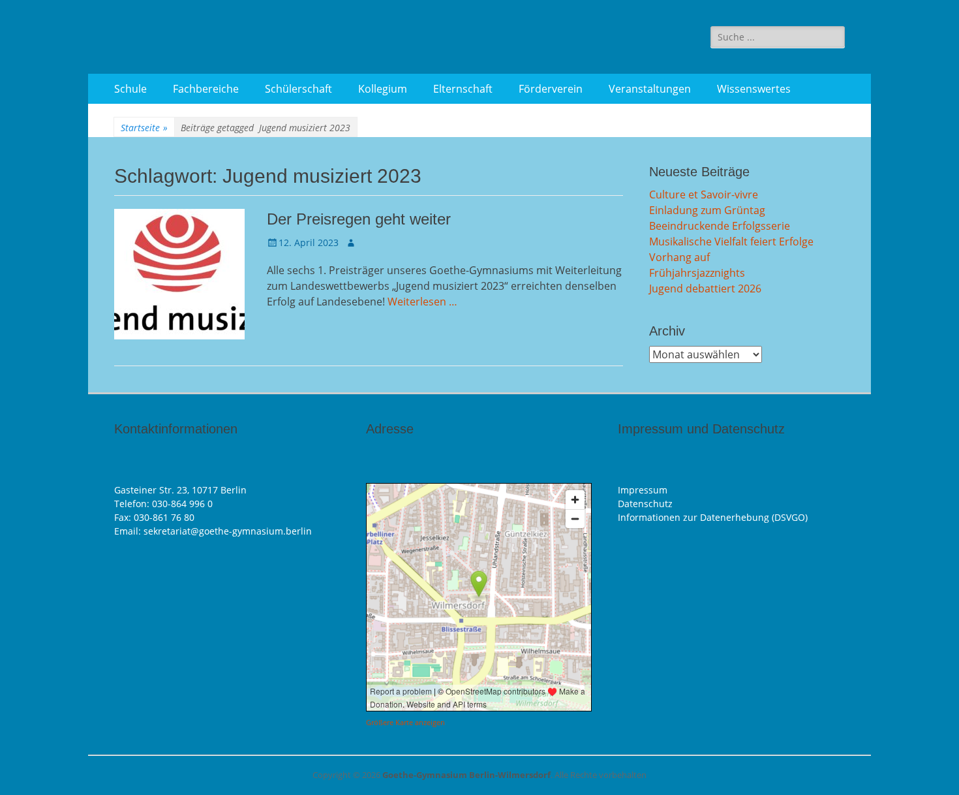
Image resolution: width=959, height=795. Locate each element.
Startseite (144, 127)
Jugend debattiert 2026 (705, 288)
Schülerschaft (298, 89)
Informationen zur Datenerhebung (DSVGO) (713, 517)
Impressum (642, 490)
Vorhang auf (679, 257)
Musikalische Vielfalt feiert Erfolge (731, 241)
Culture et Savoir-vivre (703, 194)
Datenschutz (645, 503)
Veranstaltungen (650, 89)
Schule (130, 89)
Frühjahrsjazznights (697, 273)
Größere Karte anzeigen (405, 722)
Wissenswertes (754, 89)
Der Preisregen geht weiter (359, 219)
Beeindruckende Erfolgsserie (719, 226)
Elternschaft (463, 89)
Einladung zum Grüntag (707, 210)
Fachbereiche (206, 89)
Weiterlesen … (422, 301)
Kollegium (382, 89)
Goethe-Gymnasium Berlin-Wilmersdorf (466, 775)
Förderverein (551, 89)
